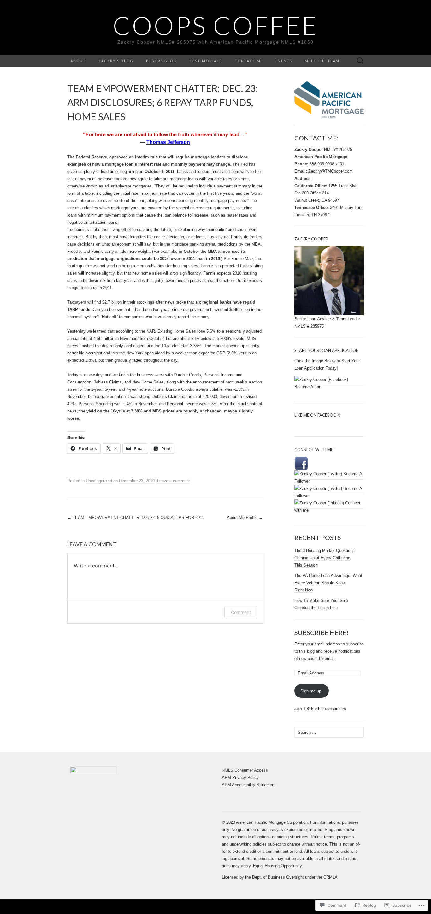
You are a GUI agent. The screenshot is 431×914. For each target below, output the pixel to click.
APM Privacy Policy (240, 777)
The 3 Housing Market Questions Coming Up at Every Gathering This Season (324, 557)
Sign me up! (311, 691)
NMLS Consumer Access (245, 770)
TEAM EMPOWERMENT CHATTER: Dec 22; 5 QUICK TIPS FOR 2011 (135, 517)
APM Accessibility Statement (248, 784)
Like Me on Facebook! (317, 415)
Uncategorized (99, 480)
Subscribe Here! (321, 632)
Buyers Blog (161, 61)
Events (284, 61)
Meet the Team (322, 61)
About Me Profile (245, 517)
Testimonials (206, 61)
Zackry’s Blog (115, 61)
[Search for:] (360, 61)
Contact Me (248, 61)
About (78, 61)
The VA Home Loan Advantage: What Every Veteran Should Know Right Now (328, 582)
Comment (241, 612)
